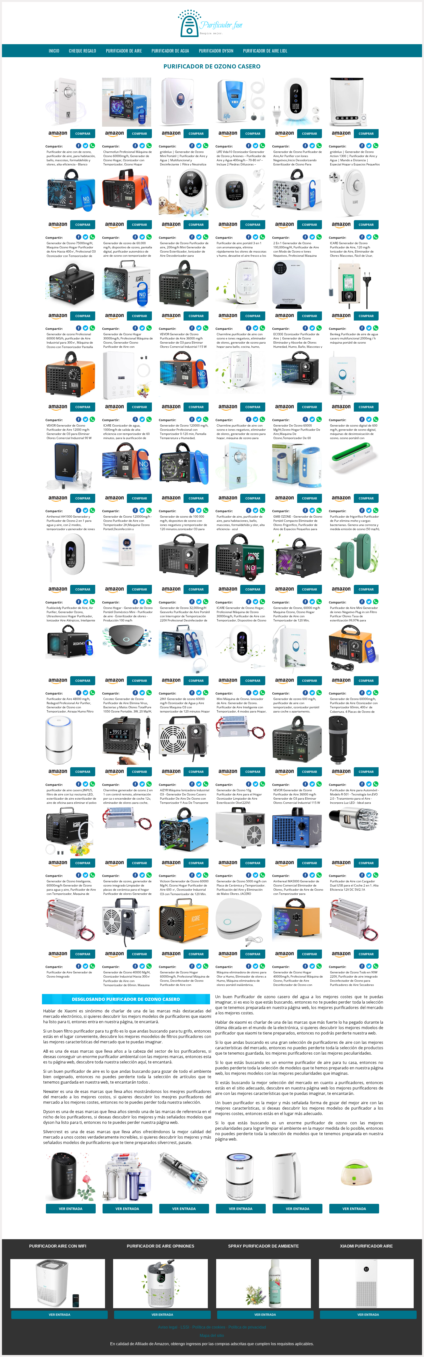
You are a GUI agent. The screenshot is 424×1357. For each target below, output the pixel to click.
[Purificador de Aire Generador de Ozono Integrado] (70, 922)
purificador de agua (170, 51)
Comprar (82, 134)
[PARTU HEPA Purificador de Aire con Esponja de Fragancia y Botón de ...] (70, 1176)
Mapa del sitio (212, 1335)
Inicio (54, 51)
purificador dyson (216, 51)
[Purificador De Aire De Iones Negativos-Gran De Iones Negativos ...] (297, 1176)
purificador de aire (124, 51)
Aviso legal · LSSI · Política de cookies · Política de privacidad (212, 1327)
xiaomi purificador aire (366, 1246)
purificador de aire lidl (265, 51)
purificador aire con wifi (57, 1246)
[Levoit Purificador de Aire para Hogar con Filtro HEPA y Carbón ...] (240, 1176)
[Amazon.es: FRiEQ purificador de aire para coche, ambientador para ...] (184, 1176)
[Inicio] (212, 40)
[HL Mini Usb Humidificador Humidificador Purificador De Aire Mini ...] (354, 1176)
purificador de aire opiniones (160, 1246)
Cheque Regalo (82, 51)
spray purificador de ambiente (263, 1246)
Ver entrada (70, 1208)
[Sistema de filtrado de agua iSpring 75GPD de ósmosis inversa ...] (127, 1176)
